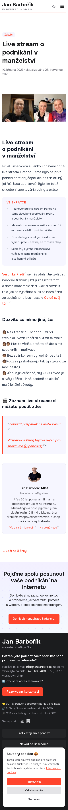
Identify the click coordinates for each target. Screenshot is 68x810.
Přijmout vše (34, 781)
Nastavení (34, 799)
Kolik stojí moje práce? (34, 733)
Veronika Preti (13, 274)
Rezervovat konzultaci (23, 692)
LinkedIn (29, 527)
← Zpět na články (14, 551)
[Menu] (62, 6)
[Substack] (28, 721)
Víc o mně (15, 527)
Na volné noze (48, 527)
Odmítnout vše (34, 790)
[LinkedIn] (22, 721)
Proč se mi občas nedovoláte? (24, 681)
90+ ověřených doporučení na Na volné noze (33, 703)
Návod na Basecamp (34, 744)
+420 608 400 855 (39, 671)
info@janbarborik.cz (39, 667)
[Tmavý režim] (54, 6)
